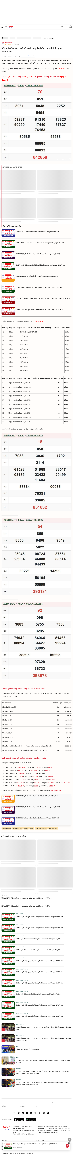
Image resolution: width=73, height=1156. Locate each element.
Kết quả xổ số (53, 828)
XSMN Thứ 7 (37, 38)
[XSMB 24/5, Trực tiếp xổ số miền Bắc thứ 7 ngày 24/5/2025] (8, 799)
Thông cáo (22, 1106)
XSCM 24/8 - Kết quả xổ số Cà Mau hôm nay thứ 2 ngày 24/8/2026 (39, 287)
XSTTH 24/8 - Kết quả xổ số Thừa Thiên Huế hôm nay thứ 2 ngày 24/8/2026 (43, 298)
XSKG (51, 786)
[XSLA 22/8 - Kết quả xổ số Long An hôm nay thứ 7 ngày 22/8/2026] (8, 917)
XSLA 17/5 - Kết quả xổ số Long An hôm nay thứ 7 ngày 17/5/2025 (27, 898)
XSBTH (50, 776)
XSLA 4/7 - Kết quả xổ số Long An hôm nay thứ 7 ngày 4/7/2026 (38, 994)
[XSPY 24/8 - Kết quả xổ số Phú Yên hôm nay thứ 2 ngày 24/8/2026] (8, 311)
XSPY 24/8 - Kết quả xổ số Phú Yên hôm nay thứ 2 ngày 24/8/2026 (39, 309)
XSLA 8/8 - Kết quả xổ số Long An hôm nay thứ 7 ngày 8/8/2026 (38, 939)
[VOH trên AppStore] (19, 1120)
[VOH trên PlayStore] (31, 1120)
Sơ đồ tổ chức (40, 1140)
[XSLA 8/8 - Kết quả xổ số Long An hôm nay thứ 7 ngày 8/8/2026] (8, 939)
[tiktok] (23, 1113)
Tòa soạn (22, 1103)
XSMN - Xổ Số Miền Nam (23, 38)
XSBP (66, 783)
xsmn (26, 828)
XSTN (34, 776)
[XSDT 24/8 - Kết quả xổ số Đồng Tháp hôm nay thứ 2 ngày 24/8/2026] (8, 266)
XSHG (36, 783)
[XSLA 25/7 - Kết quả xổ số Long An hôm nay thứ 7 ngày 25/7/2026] (8, 961)
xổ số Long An (7, 828)
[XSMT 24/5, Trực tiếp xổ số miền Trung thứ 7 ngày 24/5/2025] (8, 810)
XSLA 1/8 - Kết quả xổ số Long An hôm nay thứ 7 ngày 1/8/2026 (38, 950)
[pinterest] (27, 1113)
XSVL (37, 779)
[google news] (35, 1113)
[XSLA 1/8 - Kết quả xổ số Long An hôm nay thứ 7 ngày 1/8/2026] (8, 950)
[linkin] (31, 1113)
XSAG (19, 776)
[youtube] (19, 1113)
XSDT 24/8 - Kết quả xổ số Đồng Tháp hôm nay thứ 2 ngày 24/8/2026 (40, 265)
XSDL (20, 786)
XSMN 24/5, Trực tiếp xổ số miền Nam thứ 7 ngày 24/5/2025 (37, 818)
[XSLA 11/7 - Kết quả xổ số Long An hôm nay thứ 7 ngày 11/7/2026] (8, 983)
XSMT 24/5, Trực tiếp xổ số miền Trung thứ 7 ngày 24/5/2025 (38, 807)
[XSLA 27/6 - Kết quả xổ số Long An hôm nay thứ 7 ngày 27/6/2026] (8, 1005)
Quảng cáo (5, 1103)
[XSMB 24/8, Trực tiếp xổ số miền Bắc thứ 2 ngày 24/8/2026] (8, 278)
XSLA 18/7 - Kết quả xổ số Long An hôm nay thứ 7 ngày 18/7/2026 (39, 972)
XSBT (33, 770)
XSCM (50, 767)
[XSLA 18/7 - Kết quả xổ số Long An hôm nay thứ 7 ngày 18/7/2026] (8, 972)
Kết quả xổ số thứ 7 (42, 828)
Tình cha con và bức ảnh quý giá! (28, 1049)
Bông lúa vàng (19, 1024)
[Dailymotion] (48, 1113)
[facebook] (14, 1113)
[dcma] (39, 1113)
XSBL (47, 770)
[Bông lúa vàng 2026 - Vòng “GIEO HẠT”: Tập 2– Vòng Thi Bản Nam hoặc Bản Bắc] (8, 1027)
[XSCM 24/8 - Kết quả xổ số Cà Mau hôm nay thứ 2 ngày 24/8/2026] (8, 289)
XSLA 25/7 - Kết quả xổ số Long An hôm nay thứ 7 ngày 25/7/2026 (39, 961)
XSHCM (20, 767)
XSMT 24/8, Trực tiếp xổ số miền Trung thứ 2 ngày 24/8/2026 (38, 254)
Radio (17, 1046)
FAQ (36, 1106)
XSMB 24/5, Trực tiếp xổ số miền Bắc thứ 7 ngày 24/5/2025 (37, 796)
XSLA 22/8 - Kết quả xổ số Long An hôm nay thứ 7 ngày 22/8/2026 (39, 917)
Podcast (18, 1068)
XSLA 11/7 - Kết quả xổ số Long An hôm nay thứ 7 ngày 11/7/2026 (39, 983)
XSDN (20, 773)
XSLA (50, 783)
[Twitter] (44, 1113)
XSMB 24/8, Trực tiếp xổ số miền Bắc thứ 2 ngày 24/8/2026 (37, 276)
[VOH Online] (11, 27)
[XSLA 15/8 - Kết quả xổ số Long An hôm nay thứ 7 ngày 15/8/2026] (8, 928)
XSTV (51, 779)
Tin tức (6, 38)
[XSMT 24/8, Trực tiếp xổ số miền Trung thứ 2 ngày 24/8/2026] (8, 255)
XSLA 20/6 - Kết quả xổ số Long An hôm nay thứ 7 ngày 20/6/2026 (39, 1016)
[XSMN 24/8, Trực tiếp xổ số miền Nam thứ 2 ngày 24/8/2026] (8, 233)
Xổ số (12, 38)
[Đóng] (69, 1143)
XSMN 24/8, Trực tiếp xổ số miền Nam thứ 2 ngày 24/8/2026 (37, 232)
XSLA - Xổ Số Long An (48, 38)
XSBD (22, 779)
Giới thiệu (4, 1140)
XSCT (33, 773)
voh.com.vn (55, 790)
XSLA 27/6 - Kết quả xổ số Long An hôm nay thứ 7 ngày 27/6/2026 (39, 1005)
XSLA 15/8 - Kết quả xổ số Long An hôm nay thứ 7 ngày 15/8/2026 (39, 928)
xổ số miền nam (18, 828)
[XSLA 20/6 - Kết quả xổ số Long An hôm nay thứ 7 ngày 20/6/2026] (8, 1016)
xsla (32, 828)
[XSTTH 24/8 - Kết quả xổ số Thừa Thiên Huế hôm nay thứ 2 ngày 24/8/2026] (8, 300)
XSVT (20, 770)
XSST (48, 773)
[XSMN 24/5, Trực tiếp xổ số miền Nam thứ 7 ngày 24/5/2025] (8, 821)
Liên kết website (53, 1103)
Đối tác (4, 1106)
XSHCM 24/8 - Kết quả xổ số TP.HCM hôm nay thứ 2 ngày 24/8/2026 (40, 243)
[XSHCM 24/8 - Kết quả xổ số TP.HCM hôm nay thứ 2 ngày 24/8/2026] (8, 244)
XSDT (37, 767)
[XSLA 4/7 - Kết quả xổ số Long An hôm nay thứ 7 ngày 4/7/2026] (8, 994)
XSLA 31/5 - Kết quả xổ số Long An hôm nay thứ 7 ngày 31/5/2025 (27, 906)
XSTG (36, 786)
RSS (36, 1103)
